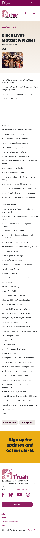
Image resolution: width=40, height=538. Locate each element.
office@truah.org (20, 489)
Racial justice (27, 422)
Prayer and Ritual (9, 422)
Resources (11, 27)
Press (4, 517)
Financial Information (10, 521)
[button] (34, 3)
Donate (17, 504)
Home (4, 27)
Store (4, 525)
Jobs (3, 514)
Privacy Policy (33, 530)
